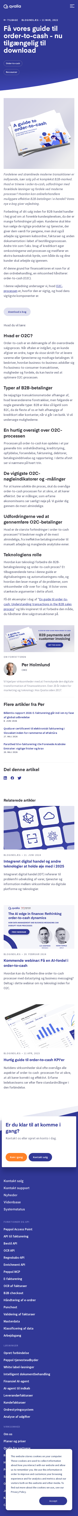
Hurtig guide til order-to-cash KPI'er (34, 1060)
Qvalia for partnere (17, 1448)
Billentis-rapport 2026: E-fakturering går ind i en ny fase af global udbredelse (39, 716)
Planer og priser (15, 1441)
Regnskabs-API (14, 1257)
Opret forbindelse (16, 1353)
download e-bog (17, 311)
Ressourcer (11, 72)
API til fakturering (16, 1236)
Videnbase (12, 1202)
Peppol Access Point (18, 1229)
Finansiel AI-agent (16, 1381)
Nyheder (10, 1195)
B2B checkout (13, 1293)
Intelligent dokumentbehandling (27, 1374)
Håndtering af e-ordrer (20, 1300)
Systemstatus (14, 1209)
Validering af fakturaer (19, 1314)
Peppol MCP (12, 1272)
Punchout (10, 1307)
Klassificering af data (18, 1328)
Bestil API (10, 1243)
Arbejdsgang (12, 1335)
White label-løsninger (19, 1367)
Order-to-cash (13, 63)
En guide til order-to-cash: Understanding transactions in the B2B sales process (38, 604)
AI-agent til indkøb (17, 1388)
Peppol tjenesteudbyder (21, 1360)
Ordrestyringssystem (18, 1409)
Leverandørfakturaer (18, 1395)
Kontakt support (16, 1188)
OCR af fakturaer (15, 1286)
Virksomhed (12, 1426)
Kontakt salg (40, 1157)
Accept (53, 1501)
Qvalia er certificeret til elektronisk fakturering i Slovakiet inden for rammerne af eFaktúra (34, 732)
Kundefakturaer (15, 1402)
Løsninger (11, 1345)
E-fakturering (13, 1279)
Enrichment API (14, 1264)
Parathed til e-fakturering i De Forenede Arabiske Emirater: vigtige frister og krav (34, 747)
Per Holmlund (36, 665)
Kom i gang (16, 1157)
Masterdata (12, 1321)
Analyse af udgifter (17, 1416)
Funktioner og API (16, 1221)
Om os (8, 1434)
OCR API (9, 1250)
